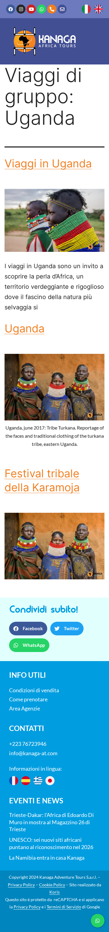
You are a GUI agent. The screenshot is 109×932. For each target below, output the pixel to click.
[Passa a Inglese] (98, 9)
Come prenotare (28, 699)
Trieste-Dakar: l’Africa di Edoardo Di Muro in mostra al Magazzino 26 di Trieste (51, 822)
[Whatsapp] (41, 9)
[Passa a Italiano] (86, 9)
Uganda (25, 328)
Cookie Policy (52, 884)
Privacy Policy (21, 884)
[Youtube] (31, 9)
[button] (28, 628)
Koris (54, 891)
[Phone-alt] (51, 9)
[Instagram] (20, 9)
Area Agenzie (24, 708)
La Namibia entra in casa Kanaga (46, 857)
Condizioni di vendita (34, 690)
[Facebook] (10, 9)
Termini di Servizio (64, 906)
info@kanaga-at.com (33, 753)
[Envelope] (62, 9)
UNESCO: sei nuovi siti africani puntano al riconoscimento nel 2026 (51, 843)
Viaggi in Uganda (48, 163)
